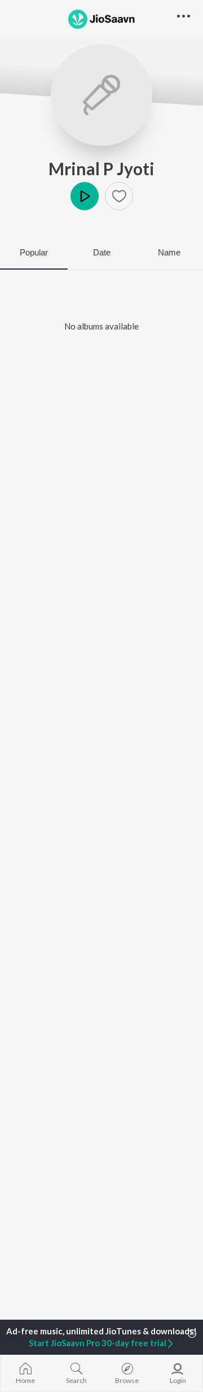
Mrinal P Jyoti (101, 168)
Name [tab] (169, 252)
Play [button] (84, 196)
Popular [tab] (34, 252)
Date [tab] (102, 252)
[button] (119, 196)
